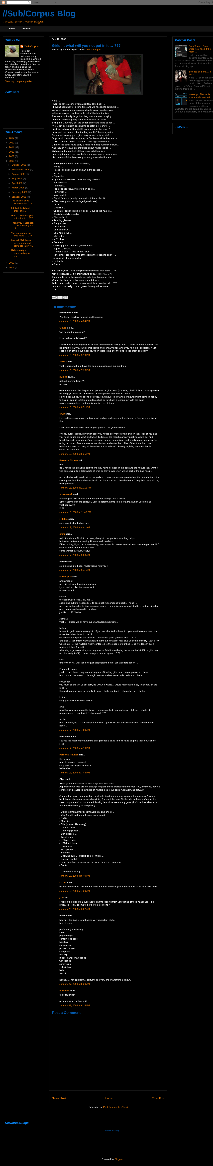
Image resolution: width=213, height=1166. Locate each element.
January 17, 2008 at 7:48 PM (74, 772)
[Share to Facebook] (63, 297)
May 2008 (17, 178)
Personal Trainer (68, 460)
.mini (62, 534)
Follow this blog (112, 1131)
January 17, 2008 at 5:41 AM (74, 570)
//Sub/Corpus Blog (39, 13)
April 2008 (17, 183)
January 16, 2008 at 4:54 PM (74, 321)
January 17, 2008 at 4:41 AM (74, 527)
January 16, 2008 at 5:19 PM (74, 355)
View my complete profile (18, 81)
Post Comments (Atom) (115, 1107)
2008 (12, 161)
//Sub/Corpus (31, 46)
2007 (12, 262)
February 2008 (20, 192)
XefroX (63, 361)
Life (88, 49)
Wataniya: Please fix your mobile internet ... (201, 95)
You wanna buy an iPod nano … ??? (21, 234)
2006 (12, 267)
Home (12, 28)
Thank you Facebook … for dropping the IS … (22, 225)
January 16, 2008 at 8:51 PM (74, 407)
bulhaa (63, 377)
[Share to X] (59, 297)
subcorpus (65, 576)
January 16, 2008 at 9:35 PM (74, 454)
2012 (12, 142)
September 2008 (21, 169)
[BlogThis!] (56, 297)
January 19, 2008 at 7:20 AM (74, 891)
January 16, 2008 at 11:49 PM (75, 512)
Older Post (158, 1098)
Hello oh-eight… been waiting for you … (20, 253)
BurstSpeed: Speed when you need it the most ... (200, 49)
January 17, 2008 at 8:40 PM (74, 876)
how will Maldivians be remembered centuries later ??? (22, 243)
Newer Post (59, 1098)
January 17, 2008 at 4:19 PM (74, 748)
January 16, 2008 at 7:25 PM (74, 370)
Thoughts (96, 49)
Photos (26, 28)
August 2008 (19, 174)
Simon (63, 328)
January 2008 (19, 196)
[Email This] (53, 297)
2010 (12, 151)
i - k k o (63, 519)
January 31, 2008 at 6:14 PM (74, 1005)
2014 (12, 138)
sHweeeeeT (65, 494)
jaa (61, 897)
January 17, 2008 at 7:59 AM (74, 730)
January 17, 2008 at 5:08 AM (74, 555)
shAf (62, 414)
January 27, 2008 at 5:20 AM (74, 984)
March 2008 (18, 187)
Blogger (119, 1159)
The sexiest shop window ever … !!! (21, 202)
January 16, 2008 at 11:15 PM (75, 488)
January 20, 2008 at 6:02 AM (74, 909)
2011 (12, 147)
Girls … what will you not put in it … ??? (22, 217)
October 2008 (19, 164)
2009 (12, 156)
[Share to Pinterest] (66, 297)
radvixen (64, 990)
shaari (62, 882)
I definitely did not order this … (20, 209)
